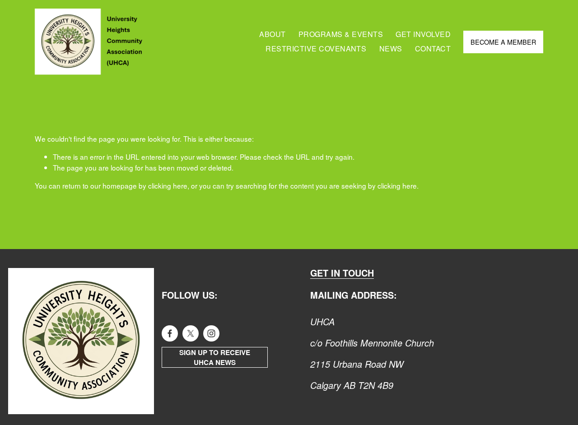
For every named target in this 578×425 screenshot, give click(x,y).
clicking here (167, 185)
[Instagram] (211, 333)
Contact (433, 48)
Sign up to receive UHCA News (214, 357)
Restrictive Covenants (316, 48)
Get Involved (423, 34)
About (272, 34)
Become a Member (503, 41)
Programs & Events (340, 34)
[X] (190, 333)
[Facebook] (170, 333)
